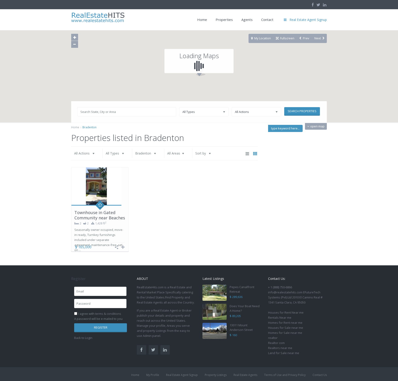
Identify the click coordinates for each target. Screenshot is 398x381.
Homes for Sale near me (285, 333)
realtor (273, 338)
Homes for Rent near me (285, 323)
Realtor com (276, 343)
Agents (247, 19)
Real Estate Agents (245, 375)
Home (202, 19)
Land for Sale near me (283, 353)
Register (100, 327)
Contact (267, 19)
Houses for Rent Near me (286, 312)
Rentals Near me (279, 317)
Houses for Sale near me (285, 328)
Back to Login (83, 338)
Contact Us (320, 375)
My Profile (152, 375)
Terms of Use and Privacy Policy (285, 375)
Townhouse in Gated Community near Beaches (99, 215)
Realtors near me (280, 348)
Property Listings (216, 375)
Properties (224, 19)
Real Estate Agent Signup (182, 375)
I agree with (99, 314)
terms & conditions (108, 314)
